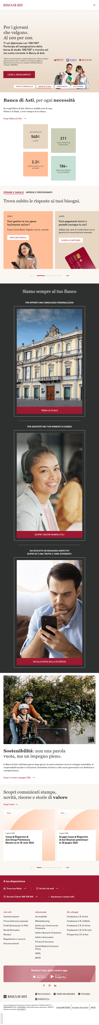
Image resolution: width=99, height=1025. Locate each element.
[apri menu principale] (94, 5)
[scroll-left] (32, 275)
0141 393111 (22, 1009)
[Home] (12, 5)
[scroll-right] (67, 275)
